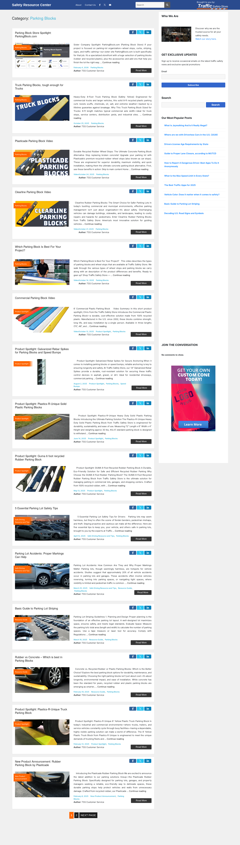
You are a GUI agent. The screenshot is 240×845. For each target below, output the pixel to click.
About (78, 5)
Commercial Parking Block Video (35, 298)
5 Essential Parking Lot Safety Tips (36, 508)
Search (216, 104)
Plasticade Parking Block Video (34, 141)
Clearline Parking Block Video (33, 192)
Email (164, 71)
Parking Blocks (97, 67)
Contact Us (90, 5)
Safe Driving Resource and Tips (101, 536)
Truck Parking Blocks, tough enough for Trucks (39, 86)
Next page (88, 815)
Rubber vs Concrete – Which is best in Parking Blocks (38, 658)
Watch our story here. (206, 39)
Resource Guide (125, 588)
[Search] (167, 5)
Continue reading (110, 62)
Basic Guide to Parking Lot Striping (36, 608)
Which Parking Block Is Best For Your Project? (38, 248)
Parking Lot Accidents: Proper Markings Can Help (39, 555)
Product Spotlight (103, 331)
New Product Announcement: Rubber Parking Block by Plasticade (38, 763)
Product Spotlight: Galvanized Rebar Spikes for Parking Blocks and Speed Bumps (42, 350)
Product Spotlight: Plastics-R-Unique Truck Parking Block (41, 711)
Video (76, 174)
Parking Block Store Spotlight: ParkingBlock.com (33, 34)
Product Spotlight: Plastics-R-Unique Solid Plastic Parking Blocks (40, 405)
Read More (141, 70)
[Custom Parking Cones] (193, 398)
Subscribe (193, 85)
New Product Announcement (103, 796)
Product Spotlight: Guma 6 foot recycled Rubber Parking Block (39, 457)
